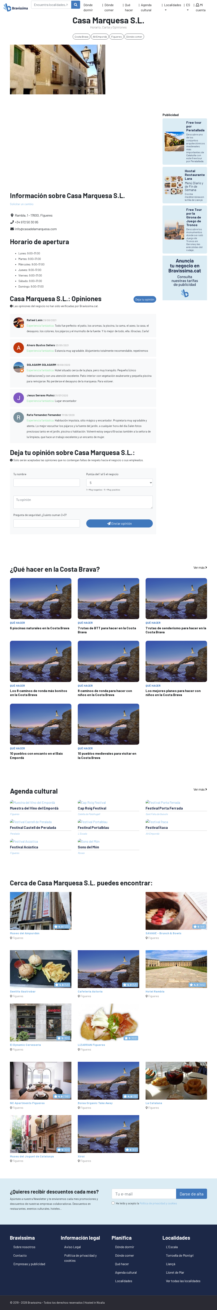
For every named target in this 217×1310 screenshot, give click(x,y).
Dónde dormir (88, 7)
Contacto (20, 1255)
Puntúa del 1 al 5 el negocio (102, 474)
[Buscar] (75, 5)
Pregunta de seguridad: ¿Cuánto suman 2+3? (40, 515)
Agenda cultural (146, 7)
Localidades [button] (172, 5)
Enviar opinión (121, 523)
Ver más (199, 567)
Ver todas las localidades (183, 1281)
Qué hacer (129, 7)
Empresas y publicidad (29, 1264)
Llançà (170, 1264)
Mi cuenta (201, 7)
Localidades (123, 1281)
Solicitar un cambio (21, 204)
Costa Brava (81, 36)
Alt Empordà (100, 36)
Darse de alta (191, 1193)
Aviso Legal (72, 1247)
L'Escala (172, 1247)
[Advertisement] (159, 74)
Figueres (116, 36)
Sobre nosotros (24, 1247)
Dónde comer (109, 7)
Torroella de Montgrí (179, 1255)
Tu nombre (19, 474)
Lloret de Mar (175, 1272)
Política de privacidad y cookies (158, 1203)
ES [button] (188, 5)
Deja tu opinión (144, 299)
